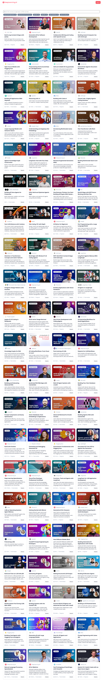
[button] (24, 19)
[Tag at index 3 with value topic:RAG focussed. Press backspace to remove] (46, 14)
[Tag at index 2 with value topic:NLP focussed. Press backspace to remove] (38, 14)
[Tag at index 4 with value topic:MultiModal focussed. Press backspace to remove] (57, 14)
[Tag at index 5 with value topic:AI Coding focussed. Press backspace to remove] (67, 14)
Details (22, 45)
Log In (98, 2)
